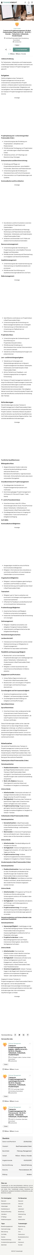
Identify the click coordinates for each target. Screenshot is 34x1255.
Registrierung (21, 1226)
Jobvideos (4, 1214)
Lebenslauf (21, 1209)
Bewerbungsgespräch (7, 1226)
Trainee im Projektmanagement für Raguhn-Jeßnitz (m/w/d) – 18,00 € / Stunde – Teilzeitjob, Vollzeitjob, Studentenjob (18, 1050)
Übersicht (3, 1201)
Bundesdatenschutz (23, 1237)
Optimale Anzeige (5, 1229)
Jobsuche (20, 1203)
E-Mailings (3, 1217)
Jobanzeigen (4, 1206)
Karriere (3, 1237)
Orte (19, 1231)
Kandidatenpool (5, 1209)
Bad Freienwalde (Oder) (24, 1146)
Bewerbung (21, 1211)
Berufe (20, 1206)
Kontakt (20, 1245)
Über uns (20, 1229)
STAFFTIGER (17, 28)
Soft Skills (3, 1234)
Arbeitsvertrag (22, 1214)
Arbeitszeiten (21, 1219)
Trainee (17, 45)
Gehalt (20, 1217)
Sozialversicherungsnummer (8, 1242)
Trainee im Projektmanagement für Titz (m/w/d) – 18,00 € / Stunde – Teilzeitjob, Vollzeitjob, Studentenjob (18, 1112)
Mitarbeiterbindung (6, 1239)
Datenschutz (21, 1234)
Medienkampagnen (6, 1219)
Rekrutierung (4, 1231)
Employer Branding (6, 1211)
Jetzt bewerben (22, 49)
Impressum (21, 1242)
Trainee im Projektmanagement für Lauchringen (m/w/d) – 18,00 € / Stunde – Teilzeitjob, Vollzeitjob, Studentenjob (17, 1081)
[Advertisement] (17, 116)
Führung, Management (14, 1043)
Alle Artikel (3, 1245)
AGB (19, 1239)
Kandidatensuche (5, 1203)
